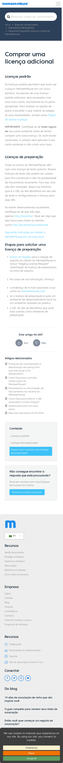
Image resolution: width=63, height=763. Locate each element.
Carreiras (9, 615)
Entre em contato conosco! (27, 492)
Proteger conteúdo (14, 557)
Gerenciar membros (15, 561)
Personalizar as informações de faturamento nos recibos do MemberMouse (26, 391)
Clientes (9, 598)
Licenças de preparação (24, 442)
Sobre (8, 593)
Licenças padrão (20, 435)
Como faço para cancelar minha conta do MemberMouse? (23, 381)
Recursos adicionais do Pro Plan (26, 413)
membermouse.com (33, 291)
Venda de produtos (14, 552)
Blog (7, 602)
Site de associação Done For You (26, 662)
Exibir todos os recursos (17, 574)
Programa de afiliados (16, 624)
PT (14, 535)
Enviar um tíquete (20, 256)
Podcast (9, 607)
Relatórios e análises (15, 570)
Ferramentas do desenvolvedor (25, 650)
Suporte (13, 656)
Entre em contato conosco (18, 620)
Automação (11, 565)
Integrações (15, 644)
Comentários (11, 611)
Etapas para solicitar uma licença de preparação (29, 451)
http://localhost (23, 216)
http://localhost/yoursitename (30, 224)
